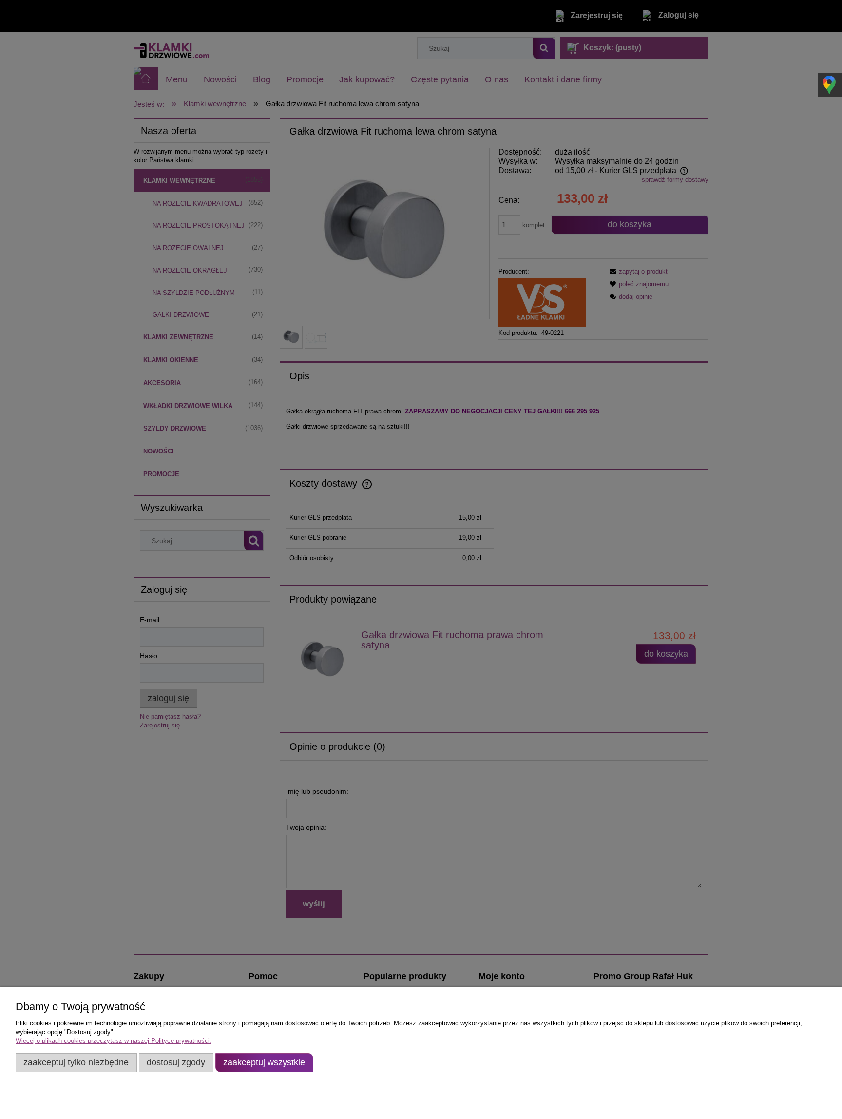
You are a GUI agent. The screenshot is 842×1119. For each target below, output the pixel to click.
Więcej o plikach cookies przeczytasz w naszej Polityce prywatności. (113, 1040)
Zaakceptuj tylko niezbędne (76, 1062)
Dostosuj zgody (176, 1062)
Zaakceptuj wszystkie (264, 1062)
